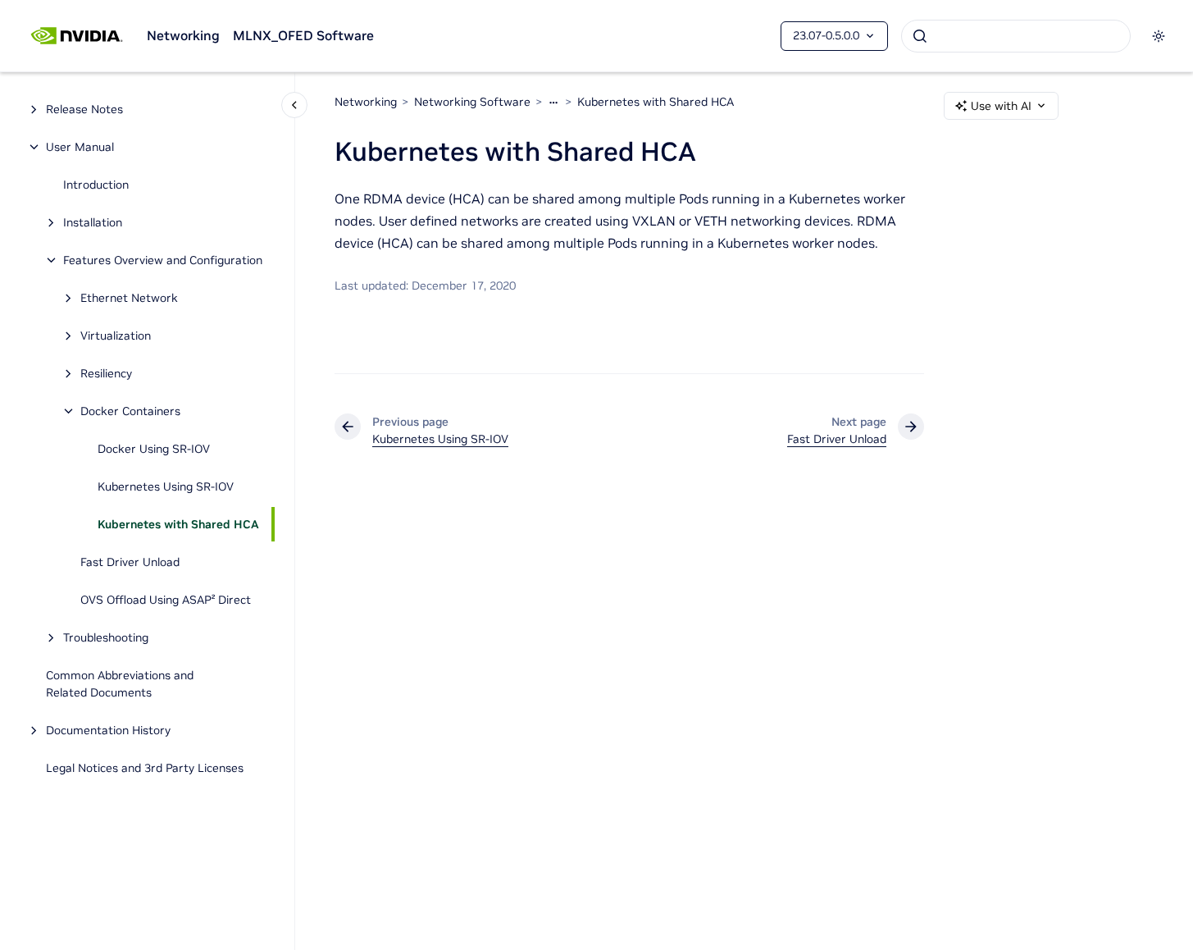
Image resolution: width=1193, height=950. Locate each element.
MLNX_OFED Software (303, 35)
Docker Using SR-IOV (154, 448)
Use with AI (1001, 105)
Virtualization (115, 335)
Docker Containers (130, 411)
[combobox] (1016, 36)
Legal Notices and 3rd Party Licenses (145, 767)
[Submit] (920, 36)
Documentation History (108, 730)
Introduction (96, 184)
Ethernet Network (129, 297)
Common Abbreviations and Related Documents (120, 684)
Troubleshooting (105, 637)
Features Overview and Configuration (162, 260)
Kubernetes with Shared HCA (178, 524)
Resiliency (106, 373)
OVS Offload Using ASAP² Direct (165, 599)
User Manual (80, 146)
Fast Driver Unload (130, 562)
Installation (92, 222)
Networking (183, 35)
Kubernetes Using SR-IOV (166, 486)
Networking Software (472, 101)
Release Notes (84, 109)
